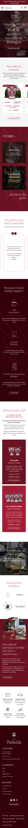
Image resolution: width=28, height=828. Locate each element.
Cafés (4, 768)
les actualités (6, 794)
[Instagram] (17, 800)
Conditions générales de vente (16, 815)
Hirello (14, 821)
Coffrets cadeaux (7, 776)
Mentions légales (20, 818)
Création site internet (7, 821)
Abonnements (6, 774)
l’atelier (4, 788)
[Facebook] (14, 800)
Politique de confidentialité (8, 818)
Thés (3, 771)
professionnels (7, 791)
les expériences (7, 786)
